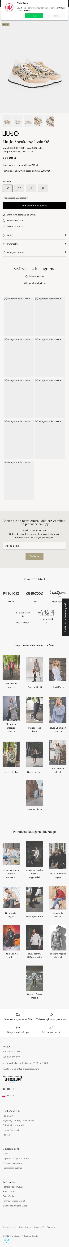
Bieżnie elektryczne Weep (15, 1205)
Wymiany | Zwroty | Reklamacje (18, 1120)
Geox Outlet (9, 1196)
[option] (34, 67)
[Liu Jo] (11, 135)
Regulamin (8, 1115)
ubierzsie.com (15, 1236)
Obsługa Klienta (9, 1227)
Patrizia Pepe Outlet (12, 1186)
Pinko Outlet (9, 1191)
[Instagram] (13, 1089)
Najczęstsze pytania (12, 1167)
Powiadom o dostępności (34, 205)
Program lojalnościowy (14, 1163)
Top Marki (51, 1227)
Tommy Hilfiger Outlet (14, 1200)
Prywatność (39, 1227)
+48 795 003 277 (11, 1057)
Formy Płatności (11, 1130)
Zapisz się (34, 556)
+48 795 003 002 (11, 1051)
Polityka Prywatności (13, 1125)
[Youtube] (8, 1089)
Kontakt (6, 1134)
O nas (6, 1153)
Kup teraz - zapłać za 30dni (16, 1158)
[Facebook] (4, 1089)
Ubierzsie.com (25, 1227)
